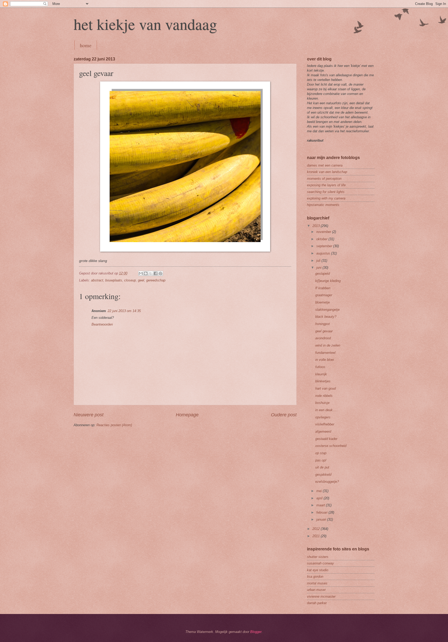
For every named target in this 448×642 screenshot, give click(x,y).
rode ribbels (324, 396)
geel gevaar (324, 331)
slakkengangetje (327, 310)
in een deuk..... (326, 410)
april (320, 498)
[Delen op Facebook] (155, 273)
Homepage (187, 414)
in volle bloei (324, 360)
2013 (316, 226)
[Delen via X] (150, 273)
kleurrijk (321, 374)
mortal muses (317, 583)
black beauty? (325, 317)
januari (321, 519)
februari (322, 512)
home (86, 45)
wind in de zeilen (327, 345)
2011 (316, 536)
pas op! (320, 460)
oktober (322, 239)
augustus (323, 253)
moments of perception (324, 179)
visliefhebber (324, 424)
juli (318, 261)
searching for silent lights (326, 192)
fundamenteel (325, 353)
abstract (97, 280)
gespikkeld (323, 475)
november (324, 232)
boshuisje (322, 403)
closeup (130, 280)
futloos (320, 367)
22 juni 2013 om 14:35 (124, 311)
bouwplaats (113, 280)
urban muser (316, 590)
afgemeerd (323, 431)
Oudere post (284, 414)
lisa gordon (315, 576)
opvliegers (323, 417)
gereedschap (155, 280)
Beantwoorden (102, 324)
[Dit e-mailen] (140, 273)
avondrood (323, 338)
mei (319, 491)
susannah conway (320, 563)
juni (319, 268)
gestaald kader (326, 439)
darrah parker (317, 603)
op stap (320, 453)
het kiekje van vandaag (145, 23)
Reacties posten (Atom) (114, 425)
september (324, 246)
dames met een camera (324, 165)
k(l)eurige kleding (328, 281)
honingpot (322, 324)
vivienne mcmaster (321, 596)
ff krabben (322, 288)
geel (141, 280)
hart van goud (325, 388)
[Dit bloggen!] (145, 273)
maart (321, 505)
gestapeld (322, 273)
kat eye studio (317, 570)
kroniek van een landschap (327, 172)
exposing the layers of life (326, 185)
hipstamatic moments (323, 205)
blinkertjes (323, 381)
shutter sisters (317, 557)
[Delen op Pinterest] (160, 273)
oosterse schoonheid (330, 446)
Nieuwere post (88, 414)
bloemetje (322, 302)
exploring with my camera (326, 198)
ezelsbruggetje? (327, 482)
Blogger (256, 632)
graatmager (323, 295)
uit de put (322, 467)
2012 (316, 529)
